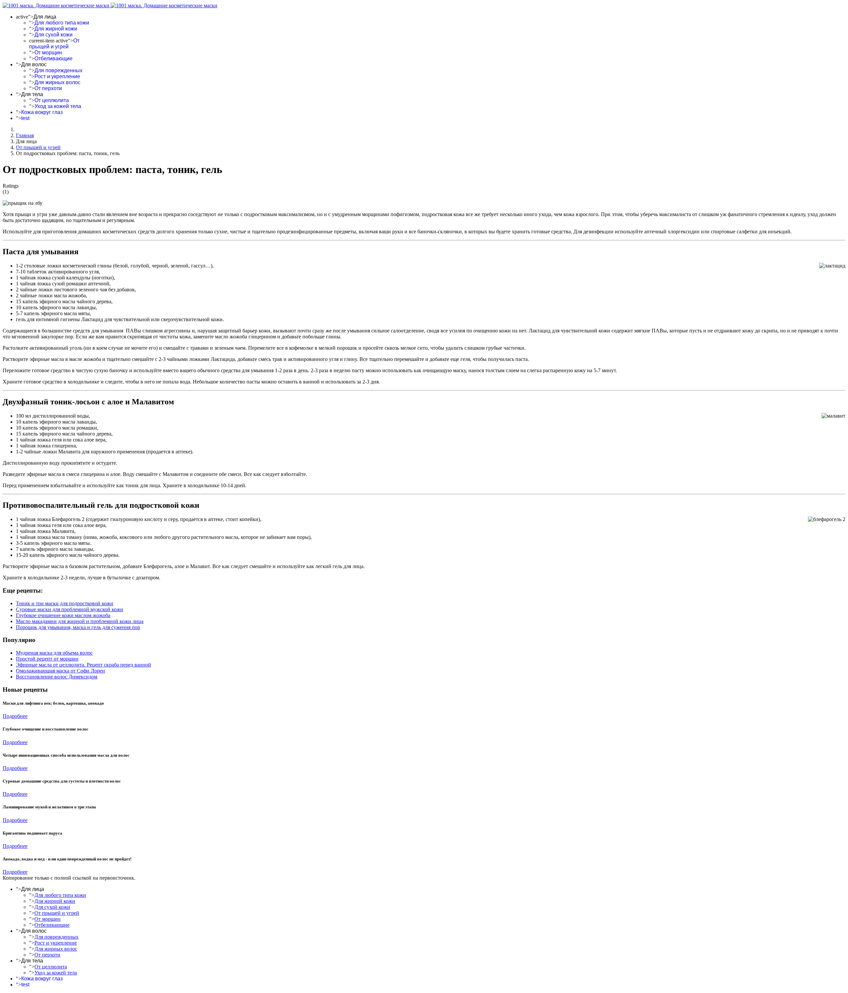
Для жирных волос (57, 82)
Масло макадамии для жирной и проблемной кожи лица (79, 621)
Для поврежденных (58, 70)
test (25, 118)
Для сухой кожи (53, 34)
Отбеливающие (53, 58)
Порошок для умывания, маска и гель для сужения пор (78, 627)
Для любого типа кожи (61, 23)
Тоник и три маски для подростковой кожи (64, 603)
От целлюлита (51, 100)
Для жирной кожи (55, 28)
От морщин (48, 52)
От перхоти (48, 88)
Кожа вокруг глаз (42, 112)
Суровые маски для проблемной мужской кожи (69, 609)
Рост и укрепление (57, 76)
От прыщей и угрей (54, 43)
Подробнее (15, 716)
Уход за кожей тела (57, 106)
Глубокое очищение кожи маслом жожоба (63, 615)
